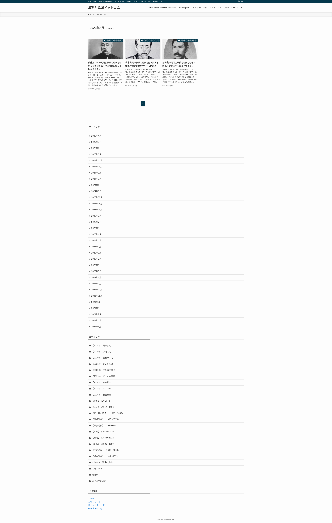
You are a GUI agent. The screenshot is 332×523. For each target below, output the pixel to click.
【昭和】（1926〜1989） (104, 444)
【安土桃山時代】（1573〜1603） (108, 413)
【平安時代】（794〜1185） (105, 425)
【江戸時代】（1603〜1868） (106, 450)
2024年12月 (96, 160)
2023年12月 (96, 197)
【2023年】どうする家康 (103, 376)
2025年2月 (96, 148)
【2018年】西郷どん (101, 345)
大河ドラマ (97, 468)
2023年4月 (96, 234)
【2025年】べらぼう (101, 388)
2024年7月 (96, 173)
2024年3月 (96, 179)
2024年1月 (96, 191)
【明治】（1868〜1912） (104, 438)
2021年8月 (96, 308)
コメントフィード (96, 505)
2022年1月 (96, 283)
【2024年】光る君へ (101, 382)
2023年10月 (96, 210)
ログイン (92, 498)
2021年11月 (96, 296)
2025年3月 (96, 142)
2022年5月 (96, 271)
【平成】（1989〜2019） (104, 432)
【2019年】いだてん (101, 352)
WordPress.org (95, 508)
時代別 (95, 475)
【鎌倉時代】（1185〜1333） (106, 456)
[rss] (238, 1)
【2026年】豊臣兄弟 (101, 395)
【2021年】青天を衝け (102, 364)
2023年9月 (96, 216)
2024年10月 (96, 166)
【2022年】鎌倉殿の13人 (103, 370)
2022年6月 (96, 265)
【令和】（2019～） (101, 401)
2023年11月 (96, 203)
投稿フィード (94, 502)
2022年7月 (96, 259)
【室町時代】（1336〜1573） (106, 419)
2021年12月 (96, 290)
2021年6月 (96, 320)
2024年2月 (96, 185)
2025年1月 (96, 154)
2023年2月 (96, 247)
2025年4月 (96, 136)
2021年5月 (96, 327)
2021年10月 (96, 302)
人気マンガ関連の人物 (102, 462)
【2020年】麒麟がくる (102, 358)
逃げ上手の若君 (99, 481)
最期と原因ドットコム (104, 7)
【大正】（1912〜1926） (104, 407)
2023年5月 (96, 228)
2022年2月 (96, 277)
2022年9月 (96, 253)
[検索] (242, 1)
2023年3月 (96, 240)
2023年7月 (96, 222)
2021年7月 (96, 314)
